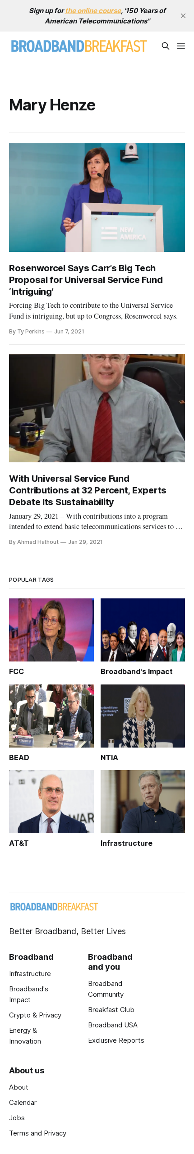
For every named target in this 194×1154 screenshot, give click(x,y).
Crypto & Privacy (35, 1015)
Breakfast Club (111, 1009)
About (18, 1087)
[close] (183, 16)
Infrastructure (30, 973)
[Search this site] (165, 46)
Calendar (23, 1102)
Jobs (17, 1117)
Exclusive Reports (116, 1040)
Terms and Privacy (37, 1133)
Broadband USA (113, 1025)
